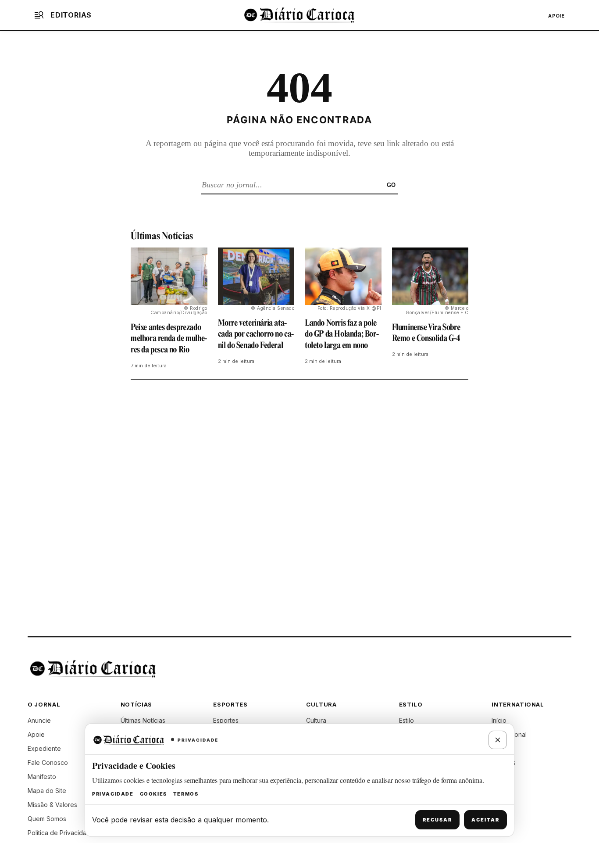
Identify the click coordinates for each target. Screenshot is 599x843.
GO (391, 185)
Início (499, 720)
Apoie (556, 16)
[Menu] (39, 15)
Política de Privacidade (61, 832)
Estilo (406, 720)
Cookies (153, 794)
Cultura (316, 720)
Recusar (437, 820)
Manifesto (42, 776)
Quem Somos (47, 818)
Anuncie (39, 720)
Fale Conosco (48, 762)
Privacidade (113, 794)
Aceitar (485, 820)
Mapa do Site (47, 790)
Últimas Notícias (143, 720)
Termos (186, 794)
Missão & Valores (52, 804)
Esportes (226, 720)
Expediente (44, 748)
